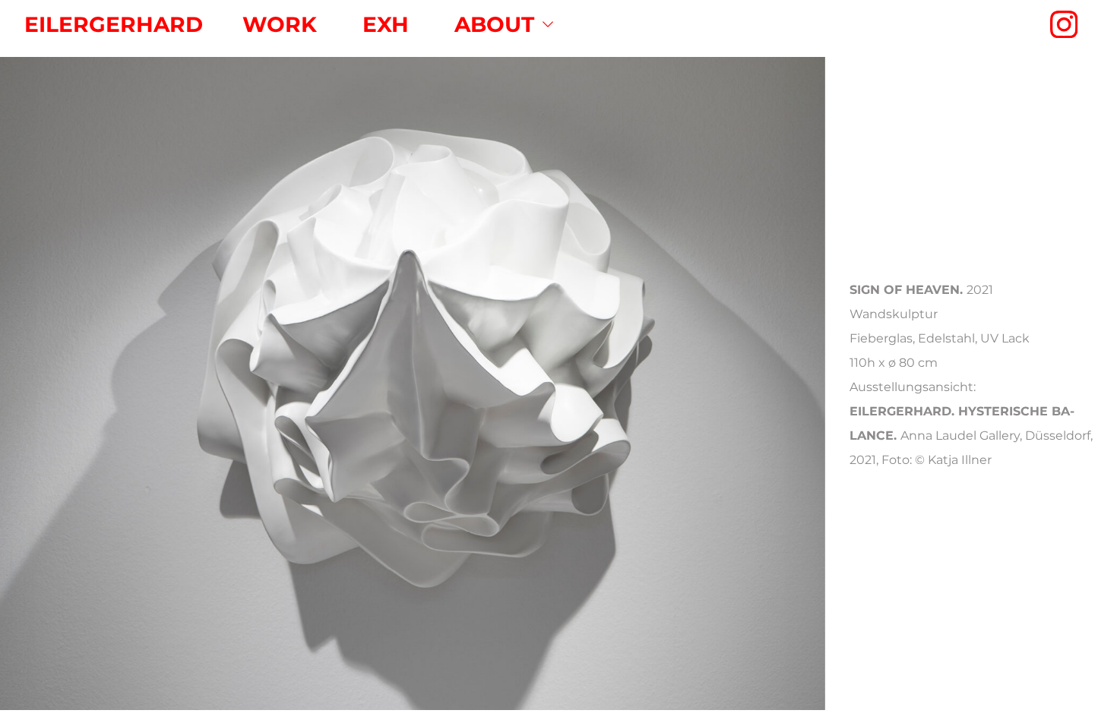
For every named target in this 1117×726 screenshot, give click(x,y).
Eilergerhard (113, 24)
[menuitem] (279, 24)
